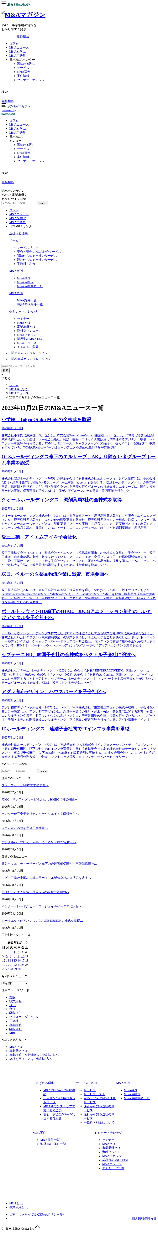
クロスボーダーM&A (23, 1017)
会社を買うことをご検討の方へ (30, 1059)
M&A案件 (16, 293)
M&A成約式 (25, 282)
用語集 (17, 132)
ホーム (13, 385)
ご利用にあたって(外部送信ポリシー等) (36, 1214)
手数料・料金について (99, 1122)
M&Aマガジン (27, 334)
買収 (12, 997)
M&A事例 (23, 71)
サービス (23, 67)
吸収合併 (15, 1012)
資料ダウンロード (29, 330)
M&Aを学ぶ (17, 51)
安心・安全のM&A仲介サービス (39, 251)
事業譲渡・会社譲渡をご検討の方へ (34, 1054)
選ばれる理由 (26, 63)
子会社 (13, 1021)
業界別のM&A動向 (30, 338)
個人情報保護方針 (144, 1218)
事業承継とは (26, 326)
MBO (12, 1033)
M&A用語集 (17, 55)
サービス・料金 (86, 1083)
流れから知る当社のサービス (37, 259)
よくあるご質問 (28, 347)
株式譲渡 (15, 1001)
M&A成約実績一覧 (30, 286)
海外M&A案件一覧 (30, 304)
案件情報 (23, 75)
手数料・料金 (26, 263)
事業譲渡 (15, 1025)
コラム (13, 43)
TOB (12, 1005)
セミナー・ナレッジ (31, 79)
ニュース (19, 124)
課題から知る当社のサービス (37, 255)
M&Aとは (23, 322)
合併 (12, 1008)
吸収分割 (15, 1029)
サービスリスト (28, 247)
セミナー (23, 318)
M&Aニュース (19, 47)
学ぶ (17, 128)
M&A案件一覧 (27, 300)
